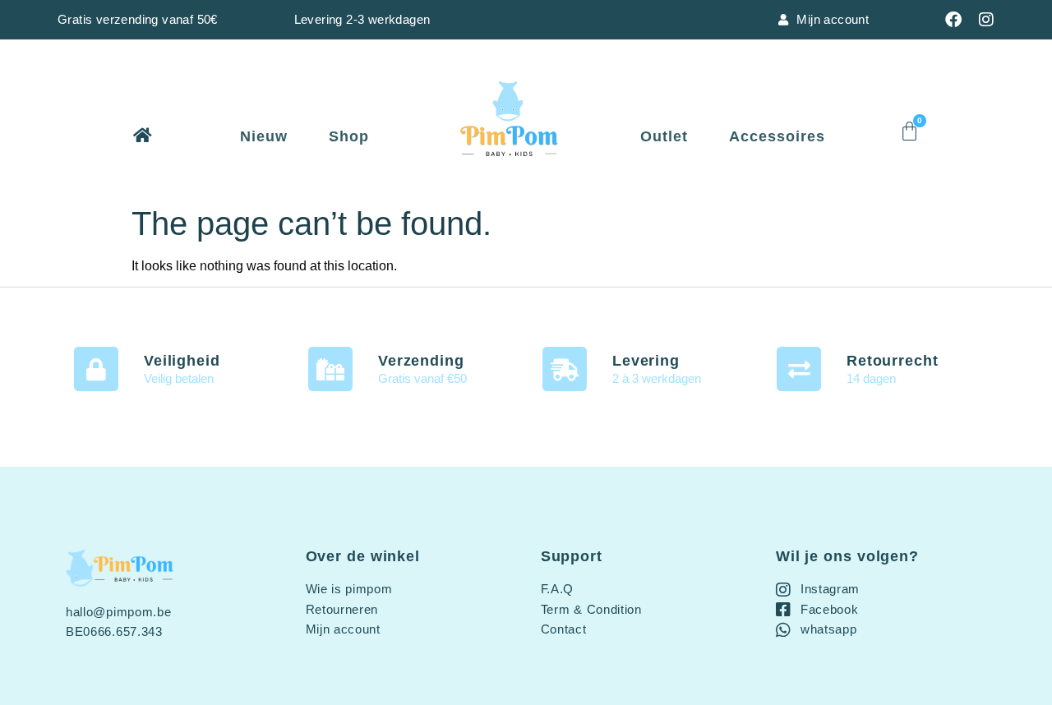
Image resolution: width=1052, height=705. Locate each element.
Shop (349, 136)
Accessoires (777, 136)
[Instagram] (986, 20)
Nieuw (264, 136)
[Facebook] (953, 20)
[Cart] (909, 131)
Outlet (664, 136)
